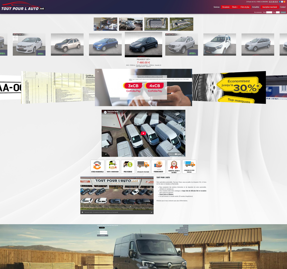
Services (217, 7)
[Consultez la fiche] (40, 44)
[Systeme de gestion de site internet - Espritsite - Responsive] (143, 267)
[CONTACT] (181, 31)
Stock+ (235, 7)
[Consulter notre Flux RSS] (284, 1)
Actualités (255, 7)
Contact (283, 7)
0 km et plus (245, 7)
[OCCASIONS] (131, 31)
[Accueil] (23, 5)
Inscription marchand (270, 7)
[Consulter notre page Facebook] (280, 1)
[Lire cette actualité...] (63, 87)
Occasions (225, 7)
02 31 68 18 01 (273, 2)
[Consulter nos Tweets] (282, 1)
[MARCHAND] (156, 31)
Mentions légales (184, 228)
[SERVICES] (105, 31)
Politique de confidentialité (182, 230)
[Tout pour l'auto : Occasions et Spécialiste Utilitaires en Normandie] (89, 193)
